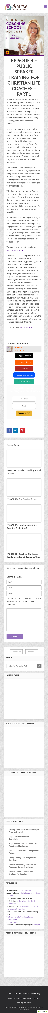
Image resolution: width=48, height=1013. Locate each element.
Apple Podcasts (25, 356)
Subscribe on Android (25, 375)
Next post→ (31, 651)
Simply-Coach (12, 922)
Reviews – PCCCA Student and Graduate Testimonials (21, 873)
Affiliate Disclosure (33, 998)
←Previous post (16, 651)
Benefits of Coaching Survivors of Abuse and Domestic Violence (22, 866)
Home (10, 994)
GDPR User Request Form (17, 998)
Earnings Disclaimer (24, 1003)
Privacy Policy (35, 994)
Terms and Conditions (21, 994)
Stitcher (25, 368)
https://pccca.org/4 (15, 250)
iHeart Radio (26, 890)
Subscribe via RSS (25, 381)
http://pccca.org (26, 327)
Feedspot (36, 925)
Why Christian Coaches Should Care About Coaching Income (23, 845)
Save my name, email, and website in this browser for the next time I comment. (24, 601)
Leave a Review (25, 362)
